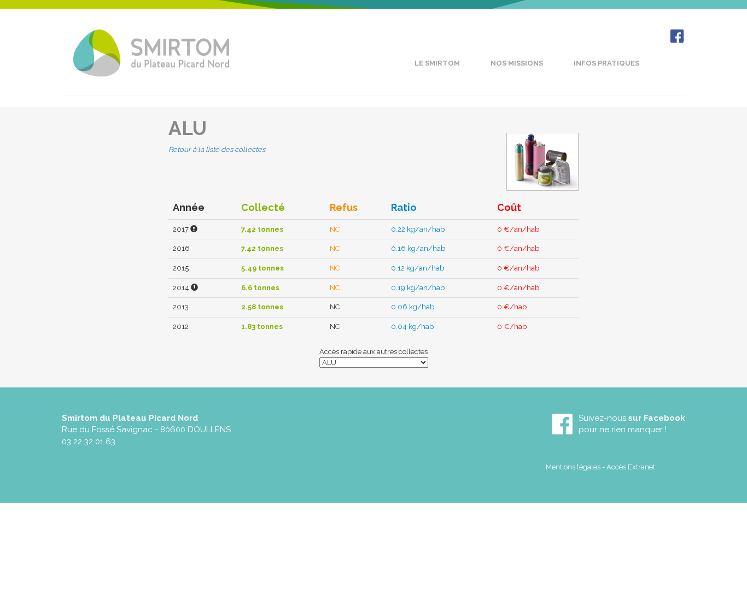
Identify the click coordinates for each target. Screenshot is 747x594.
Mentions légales (573, 467)
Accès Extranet (630, 467)
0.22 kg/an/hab (418, 229)
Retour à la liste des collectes (216, 149)
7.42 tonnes (262, 229)
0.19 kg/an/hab (418, 288)
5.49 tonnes (262, 268)
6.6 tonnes (260, 288)
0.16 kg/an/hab (418, 248)
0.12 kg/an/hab (417, 268)
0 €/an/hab (518, 229)
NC (335, 229)
